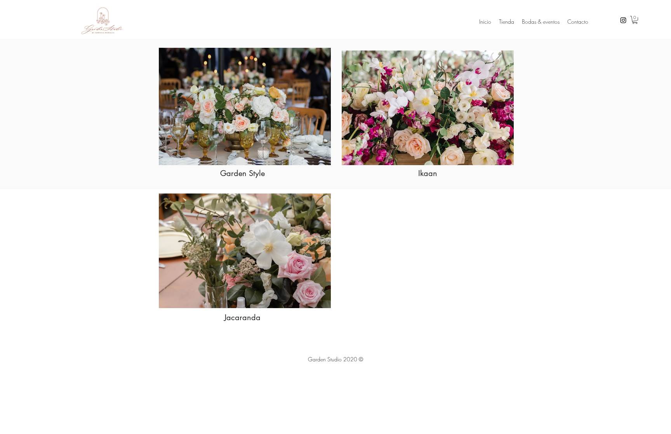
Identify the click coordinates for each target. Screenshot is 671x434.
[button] (635, 20)
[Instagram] (623, 20)
